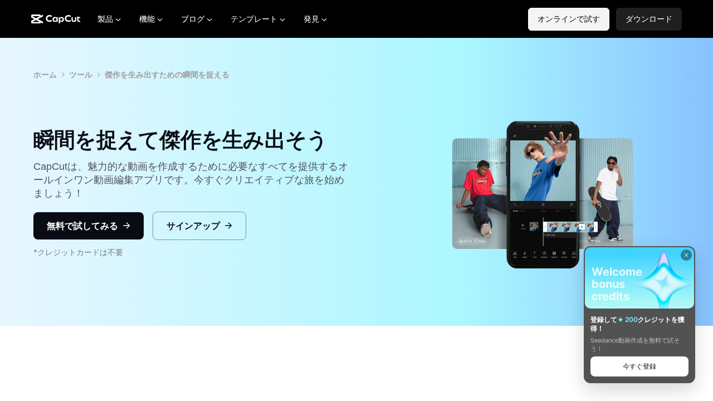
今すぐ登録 (639, 366)
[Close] (686, 255)
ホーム (45, 74)
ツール (80, 74)
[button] (649, 19)
